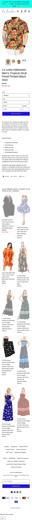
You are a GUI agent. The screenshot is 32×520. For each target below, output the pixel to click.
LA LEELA (17, 508)
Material (4, 106)
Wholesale (12, 458)
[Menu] (29, 11)
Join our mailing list (16, 472)
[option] (8, 62)
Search (6, 446)
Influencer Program (20, 452)
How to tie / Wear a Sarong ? (16, 461)
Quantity (24, 106)
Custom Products (16, 467)
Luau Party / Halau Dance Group (16, 464)
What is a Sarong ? (23, 458)
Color (3, 99)
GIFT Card (9, 452)
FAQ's (5, 458)
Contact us (14, 446)
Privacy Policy (10, 449)
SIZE (3, 92)
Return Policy (23, 446)
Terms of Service (21, 449)
